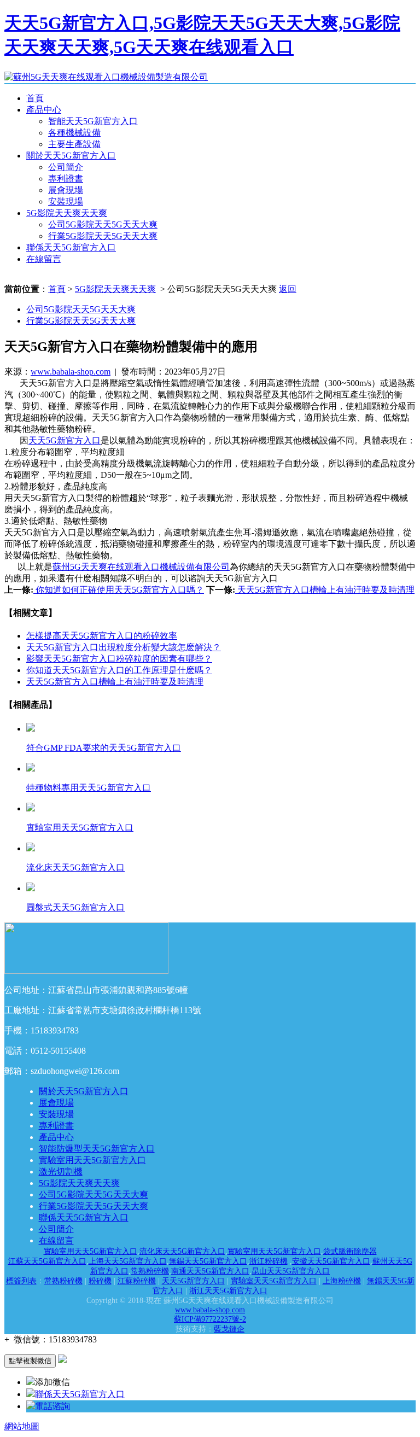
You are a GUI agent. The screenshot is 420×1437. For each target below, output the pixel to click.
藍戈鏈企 (229, 1329)
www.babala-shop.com (70, 371)
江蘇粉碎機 (137, 1281)
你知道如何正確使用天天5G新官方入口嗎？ (118, 589)
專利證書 (65, 178)
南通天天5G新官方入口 (210, 1271)
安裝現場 (65, 201)
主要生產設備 (74, 144)
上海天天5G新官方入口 (128, 1261)
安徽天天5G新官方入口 (331, 1261)
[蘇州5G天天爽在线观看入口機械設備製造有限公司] (106, 76)
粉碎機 (100, 1281)
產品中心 (43, 109)
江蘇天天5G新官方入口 (47, 1261)
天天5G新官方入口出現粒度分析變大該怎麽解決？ (123, 647)
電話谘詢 (52, 1406)
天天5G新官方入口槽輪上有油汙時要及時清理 (325, 589)
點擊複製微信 (30, 1361)
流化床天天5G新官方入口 (182, 1251)
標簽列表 (21, 1281)
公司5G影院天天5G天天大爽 (103, 224)
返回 (287, 289)
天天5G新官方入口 (64, 440)
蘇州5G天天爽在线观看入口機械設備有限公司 (141, 566)
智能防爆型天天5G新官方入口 (97, 1148)
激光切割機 (61, 1171)
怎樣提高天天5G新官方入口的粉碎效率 (101, 635)
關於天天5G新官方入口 (71, 155)
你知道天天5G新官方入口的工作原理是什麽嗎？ (119, 670)
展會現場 (65, 190)
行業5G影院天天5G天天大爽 (103, 236)
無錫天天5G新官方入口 (208, 1261)
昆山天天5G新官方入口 (291, 1271)
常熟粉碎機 (150, 1271)
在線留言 (43, 259)
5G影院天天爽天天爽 (66, 213)
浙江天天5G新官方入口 (228, 1291)
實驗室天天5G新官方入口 (274, 1281)
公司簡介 (65, 167)
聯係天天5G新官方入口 (71, 247)
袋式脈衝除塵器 (350, 1251)
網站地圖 (21, 1426)
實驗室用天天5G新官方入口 (92, 1160)
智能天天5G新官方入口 (93, 121)
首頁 (35, 98)
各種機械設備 (74, 132)
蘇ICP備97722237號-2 (210, 1319)
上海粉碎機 (342, 1281)
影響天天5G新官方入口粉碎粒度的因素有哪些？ (119, 658)
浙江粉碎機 (268, 1261)
